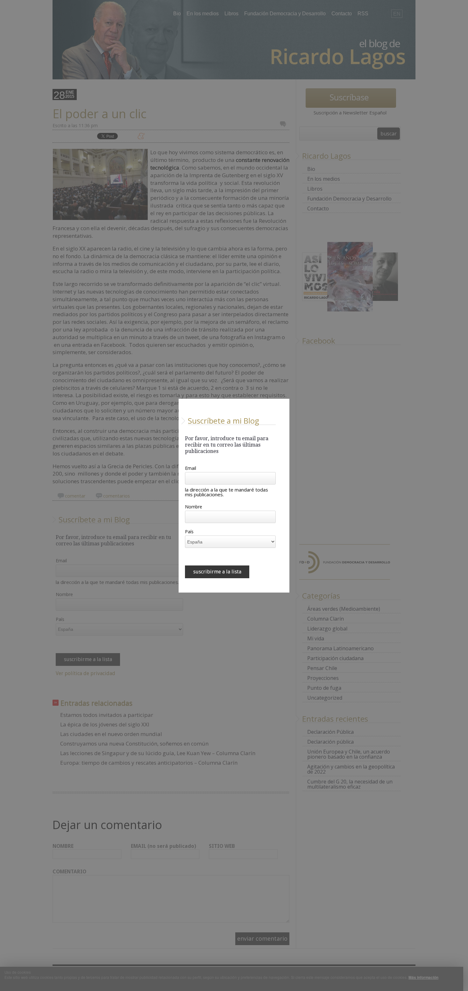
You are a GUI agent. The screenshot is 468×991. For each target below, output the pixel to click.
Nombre (193, 507)
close (285, 589)
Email (190, 468)
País (189, 532)
